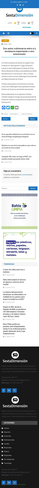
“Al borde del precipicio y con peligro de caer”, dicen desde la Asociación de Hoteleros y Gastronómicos (33, 119)
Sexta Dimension (27, 114)
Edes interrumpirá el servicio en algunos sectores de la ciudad (14, 282)
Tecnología (7, 463)
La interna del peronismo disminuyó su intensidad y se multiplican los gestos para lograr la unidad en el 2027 (14, 295)
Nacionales (7, 447)
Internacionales (9, 440)
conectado (25, 175)
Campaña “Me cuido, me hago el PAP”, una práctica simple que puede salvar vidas (16, 158)
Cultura (6, 428)
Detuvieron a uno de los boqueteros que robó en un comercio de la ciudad (19, 147)
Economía (7, 436)
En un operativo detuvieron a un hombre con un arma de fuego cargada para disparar (18, 135)
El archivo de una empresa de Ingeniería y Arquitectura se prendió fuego (8, 119)
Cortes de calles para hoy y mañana (14, 271)
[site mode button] (31, 33)
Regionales (8, 455)
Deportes (7, 432)
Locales (5, 40)
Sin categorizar (9, 459)
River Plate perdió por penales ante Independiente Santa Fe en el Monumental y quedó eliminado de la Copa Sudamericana (14, 329)
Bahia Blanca (14, 114)
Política (6, 451)
